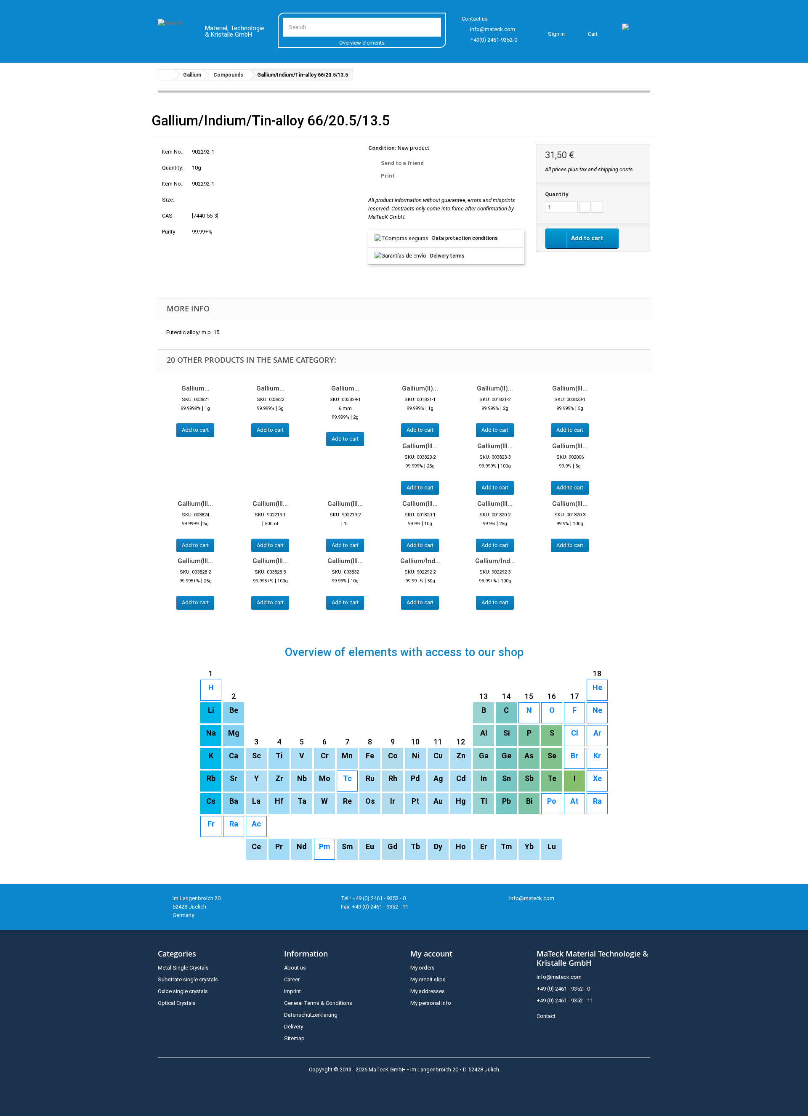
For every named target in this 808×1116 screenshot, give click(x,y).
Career (292, 979)
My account (431, 954)
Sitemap (294, 1038)
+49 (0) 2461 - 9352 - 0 (563, 989)
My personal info (430, 1003)
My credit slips (428, 979)
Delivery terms (447, 256)
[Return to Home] (167, 74)
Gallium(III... (569, 388)
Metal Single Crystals (183, 968)
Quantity (557, 194)
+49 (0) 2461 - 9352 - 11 (565, 1000)
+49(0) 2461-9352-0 (493, 40)
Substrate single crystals (188, 979)
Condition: (382, 148)
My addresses (427, 991)
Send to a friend (402, 163)
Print (388, 176)
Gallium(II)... (420, 388)
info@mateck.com (492, 29)
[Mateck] (175, 33)
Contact (546, 1016)
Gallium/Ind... (420, 561)
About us (295, 968)
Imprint (292, 991)
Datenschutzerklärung (311, 1015)
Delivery (293, 1026)
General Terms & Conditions (318, 1003)
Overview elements (362, 43)
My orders (422, 968)
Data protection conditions (465, 238)
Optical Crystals (177, 1003)
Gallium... (195, 388)
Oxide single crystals (183, 991)
